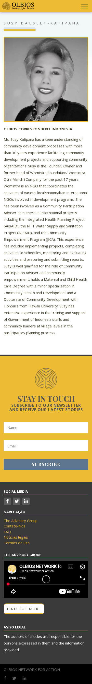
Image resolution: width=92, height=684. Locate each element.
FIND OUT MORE (24, 608)
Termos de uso (17, 542)
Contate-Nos (15, 525)
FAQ (7, 531)
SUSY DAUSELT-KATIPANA (42, 22)
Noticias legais (16, 537)
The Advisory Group (21, 520)
